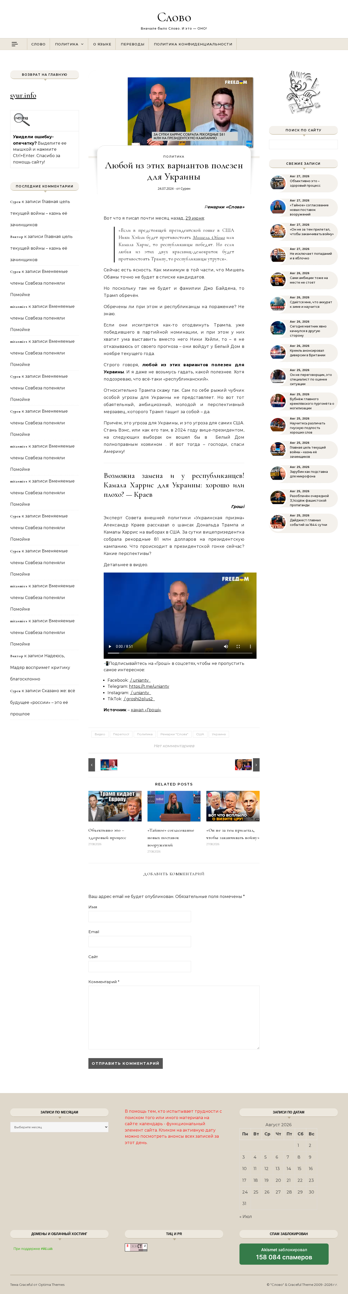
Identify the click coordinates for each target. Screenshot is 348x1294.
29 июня (194, 218)
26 (266, 1192)
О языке (102, 44)
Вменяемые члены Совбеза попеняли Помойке (39, 283)
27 (278, 1192)
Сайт (93, 956)
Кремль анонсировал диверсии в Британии (307, 353)
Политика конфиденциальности (193, 44)
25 (255, 1192)
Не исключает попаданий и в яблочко (311, 256)
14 (289, 1168)
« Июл (245, 1216)
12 (266, 1168)
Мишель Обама (209, 237)
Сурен (185, 188)
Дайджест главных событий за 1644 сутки (308, 522)
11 (255, 1168)
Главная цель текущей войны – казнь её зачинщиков (40, 213)
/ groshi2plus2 (139, 698)
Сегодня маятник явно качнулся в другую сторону (308, 330)
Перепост (121, 734)
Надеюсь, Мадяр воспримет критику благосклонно (40, 667)
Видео (100, 734)
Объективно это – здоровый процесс (305, 183)
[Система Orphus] (22, 125)
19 (266, 1180)
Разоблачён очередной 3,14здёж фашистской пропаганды (309, 500)
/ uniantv (140, 680)
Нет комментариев (174, 745)
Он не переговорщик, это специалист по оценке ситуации (311, 379)
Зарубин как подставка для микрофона (309, 474)
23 (311, 1180)
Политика (66, 44)
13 (278, 1168)
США (200, 734)
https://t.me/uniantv (149, 686)
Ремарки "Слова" (174, 734)
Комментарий (103, 981)
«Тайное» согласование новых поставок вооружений (171, 837)
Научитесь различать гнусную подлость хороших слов (307, 427)
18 (255, 1180)
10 (244, 1168)
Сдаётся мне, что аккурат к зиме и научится (311, 304)
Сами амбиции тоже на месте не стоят (309, 280)
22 (300, 1180)
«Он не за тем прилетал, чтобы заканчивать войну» (312, 231)
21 (289, 1180)
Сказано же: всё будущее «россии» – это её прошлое (42, 702)
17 (244, 1180)
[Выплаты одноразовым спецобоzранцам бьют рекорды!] (99, 764)
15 (299, 1168)
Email (93, 931)
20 (278, 1180)
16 (311, 1168)
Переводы (132, 44)
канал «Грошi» (146, 709)
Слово (174, 16)
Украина (219, 734)
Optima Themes (51, 1285)
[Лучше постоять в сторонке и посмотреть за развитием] (248, 764)
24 (245, 1192)
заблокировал (284, 1255)
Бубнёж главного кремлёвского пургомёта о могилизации (312, 403)
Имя (92, 907)
